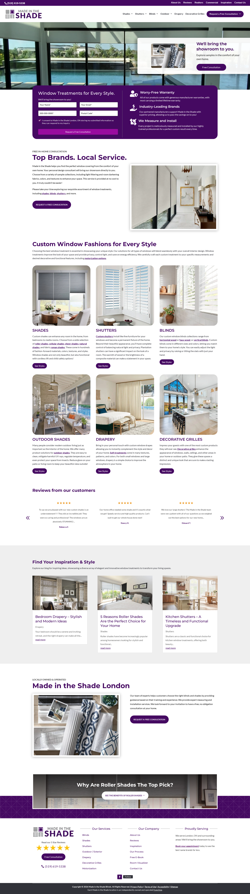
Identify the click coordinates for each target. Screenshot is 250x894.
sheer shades (72, 343)
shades (45, 193)
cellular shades (56, 343)
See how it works (210, 67)
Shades (103, 631)
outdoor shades (62, 452)
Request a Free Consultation (78, 132)
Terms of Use (150, 886)
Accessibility (163, 886)
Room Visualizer (139, 862)
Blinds (85, 835)
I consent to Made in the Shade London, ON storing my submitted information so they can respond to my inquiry (78, 122)
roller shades (41, 343)
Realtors (199, 3)
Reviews (187, 3)
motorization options (95, 258)
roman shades (58, 347)
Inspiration (226, 3)
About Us (176, 3)
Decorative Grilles (91, 862)
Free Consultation (53, 856)
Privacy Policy (136, 886)
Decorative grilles (186, 449)
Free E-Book (137, 857)
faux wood (184, 339)
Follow (128, 876)
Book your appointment (187, 846)
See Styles (40, 365)
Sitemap (174, 886)
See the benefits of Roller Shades (123, 795)
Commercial (212, 3)
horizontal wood (168, 339)
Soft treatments (118, 452)
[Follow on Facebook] (119, 877)
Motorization (89, 868)
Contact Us (240, 3)
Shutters (170, 631)
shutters (61, 193)
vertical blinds (201, 339)
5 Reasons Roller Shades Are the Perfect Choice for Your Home (123, 621)
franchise (158, 890)
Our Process (137, 851)
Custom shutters (104, 336)
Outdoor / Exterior (92, 851)
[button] (222, 518)
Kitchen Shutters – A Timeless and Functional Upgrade (187, 621)
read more (40, 639)
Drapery (39, 626)
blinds (53, 193)
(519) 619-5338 (55, 866)
